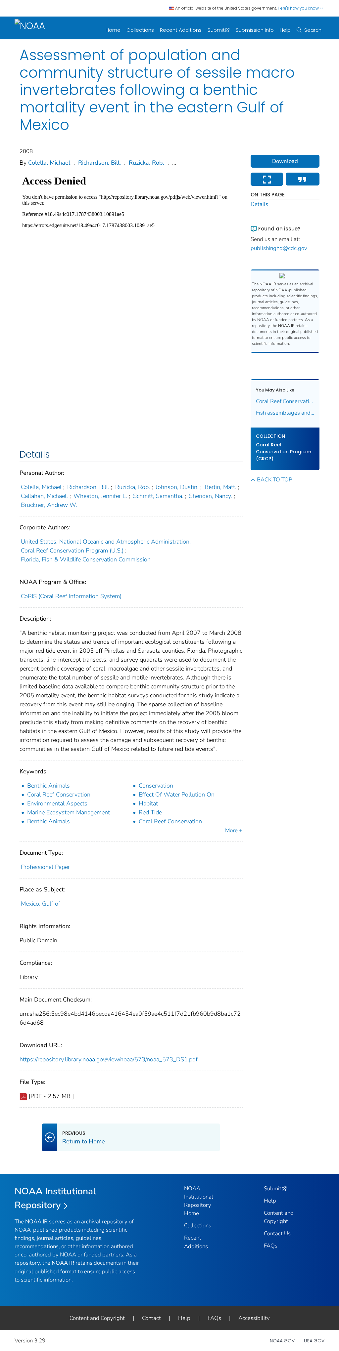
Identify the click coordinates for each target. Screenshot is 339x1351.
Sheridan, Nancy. (210, 496)
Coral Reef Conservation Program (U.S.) (72, 550)
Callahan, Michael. (44, 496)
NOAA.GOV (282, 1340)
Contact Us (277, 1233)
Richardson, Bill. (99, 163)
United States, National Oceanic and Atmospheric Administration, (106, 542)
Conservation (156, 786)
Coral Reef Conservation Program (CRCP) (283, 451)
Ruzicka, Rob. (146, 163)
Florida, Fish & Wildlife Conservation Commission (86, 559)
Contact (151, 1318)
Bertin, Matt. (220, 487)
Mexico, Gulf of (40, 904)
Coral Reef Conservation (58, 794)
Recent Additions (181, 29)
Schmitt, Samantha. (158, 496)
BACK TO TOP (274, 479)
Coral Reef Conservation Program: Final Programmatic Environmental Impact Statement (285, 401)
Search (312, 29)
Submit (216, 29)
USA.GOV (314, 1340)
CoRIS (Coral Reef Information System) (71, 596)
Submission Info (255, 29)
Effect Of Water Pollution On (177, 794)
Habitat (148, 803)
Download (285, 161)
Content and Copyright (97, 1318)
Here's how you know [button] (299, 8)
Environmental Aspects (57, 803)
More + (233, 830)
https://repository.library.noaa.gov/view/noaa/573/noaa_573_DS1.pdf (109, 1059)
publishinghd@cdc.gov (279, 248)
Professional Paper (45, 867)
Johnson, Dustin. (177, 487)
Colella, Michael (49, 163)
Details (259, 204)
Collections (140, 29)
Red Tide (150, 812)
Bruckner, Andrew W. (49, 505)
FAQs (270, 1245)
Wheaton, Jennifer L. (100, 496)
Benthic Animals (48, 786)
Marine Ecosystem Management (68, 812)
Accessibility (254, 1318)
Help (285, 29)
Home (113, 29)
